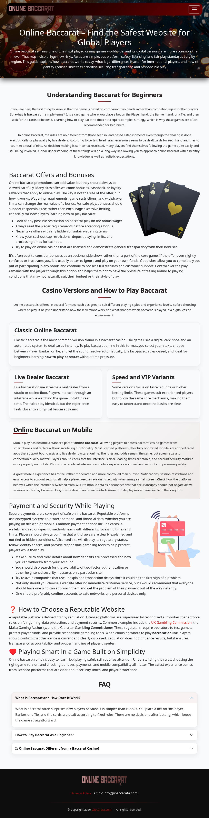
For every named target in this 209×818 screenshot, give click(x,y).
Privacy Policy (81, 793)
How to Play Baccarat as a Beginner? (44, 735)
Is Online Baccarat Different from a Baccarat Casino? (57, 748)
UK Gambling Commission (171, 622)
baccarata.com (101, 809)
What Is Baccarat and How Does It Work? (47, 698)
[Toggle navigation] (194, 9)
